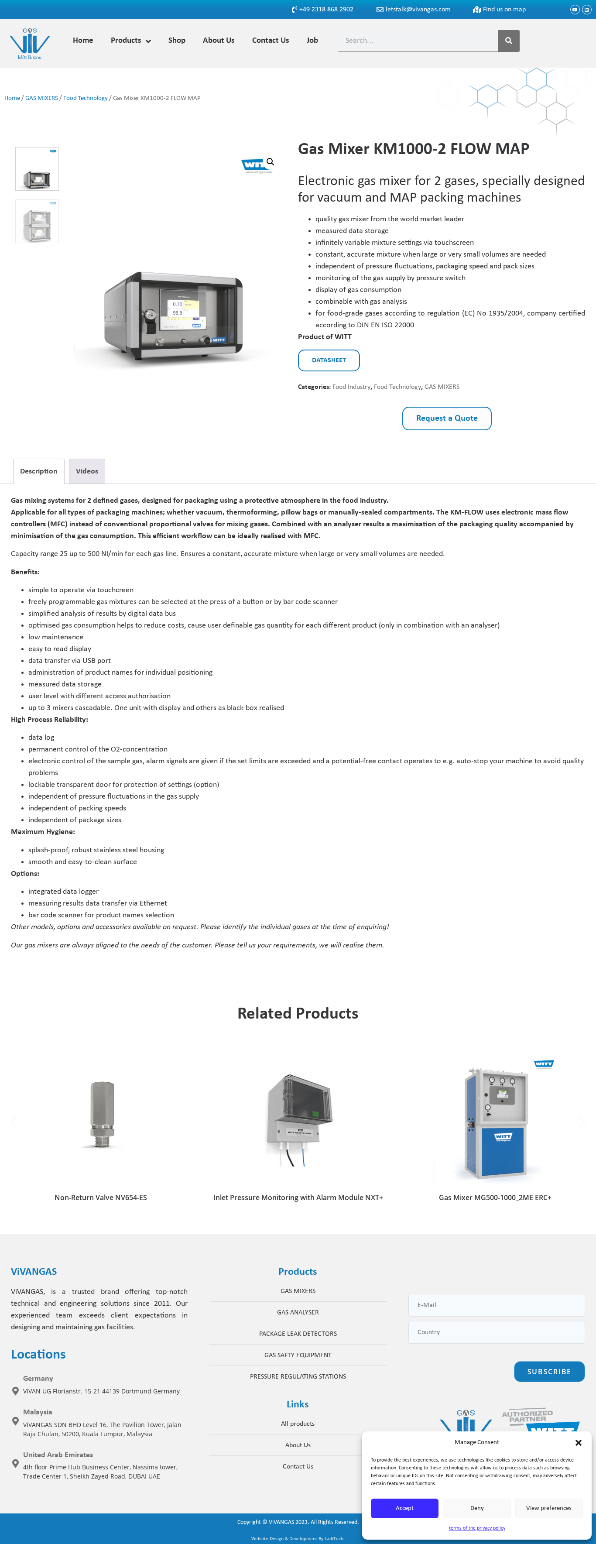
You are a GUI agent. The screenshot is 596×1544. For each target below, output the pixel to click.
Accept (405, 1508)
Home (12, 98)
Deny (477, 1508)
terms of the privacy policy (477, 1528)
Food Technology (85, 98)
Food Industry (351, 387)
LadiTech (334, 1538)
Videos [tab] (87, 471)
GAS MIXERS (41, 98)
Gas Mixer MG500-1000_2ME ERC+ (495, 1197)
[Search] (509, 40)
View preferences (549, 1508)
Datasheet (329, 360)
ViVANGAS (281, 1522)
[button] (578, 1442)
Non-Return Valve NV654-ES (101, 1197)
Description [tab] (39, 471)
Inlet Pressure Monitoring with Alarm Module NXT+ (298, 1197)
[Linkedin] (587, 9)
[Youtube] (575, 9)
